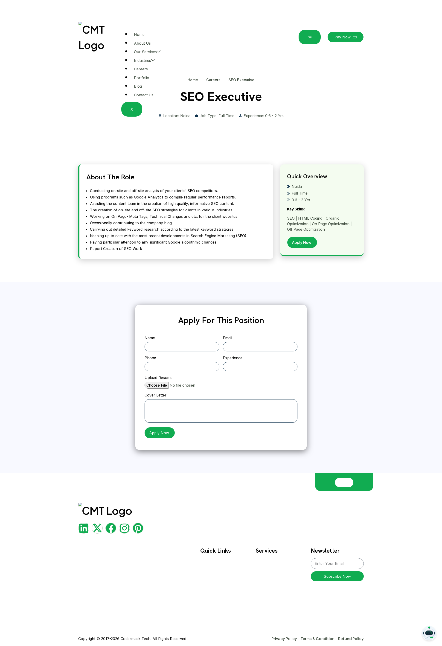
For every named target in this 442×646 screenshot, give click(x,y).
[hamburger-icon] (310, 37)
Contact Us (144, 95)
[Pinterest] (138, 528)
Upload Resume (158, 378)
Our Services (145, 51)
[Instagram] (124, 528)
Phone (150, 358)
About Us (142, 43)
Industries (142, 60)
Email (227, 338)
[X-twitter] (97, 528)
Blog (138, 86)
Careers (141, 69)
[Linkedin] (83, 528)
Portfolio (141, 77)
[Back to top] (344, 482)
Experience (232, 358)
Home (139, 34)
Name (150, 338)
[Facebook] (110, 528)
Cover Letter (155, 395)
